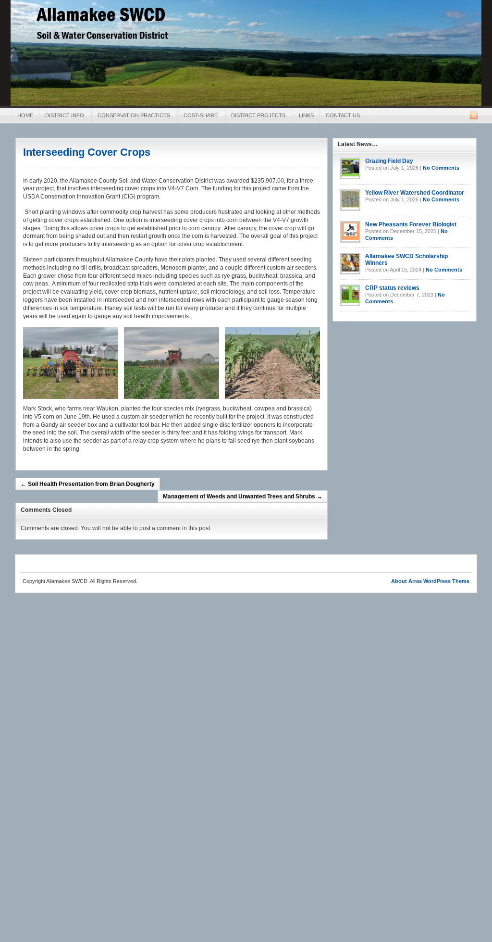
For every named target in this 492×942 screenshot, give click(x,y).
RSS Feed (474, 115)
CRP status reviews (392, 288)
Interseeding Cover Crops (86, 152)
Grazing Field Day (389, 161)
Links (306, 115)
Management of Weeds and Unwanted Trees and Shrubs (242, 496)
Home (25, 115)
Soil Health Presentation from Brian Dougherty (88, 484)
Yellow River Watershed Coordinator (414, 192)
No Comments (441, 168)
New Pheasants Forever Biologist (410, 224)
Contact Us (343, 115)
